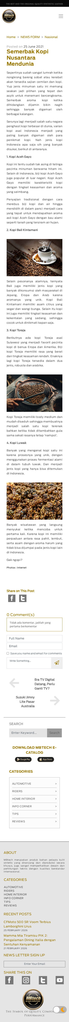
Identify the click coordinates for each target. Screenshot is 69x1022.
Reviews (34, 821)
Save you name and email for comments (36, 653)
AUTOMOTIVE (13, 887)
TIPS (7, 902)
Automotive (34, 784)
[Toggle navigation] (61, 16)
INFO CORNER (14, 898)
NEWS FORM (30, 37)
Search (54, 732)
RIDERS (9, 891)
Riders (34, 791)
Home (11, 37)
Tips (34, 814)
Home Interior (34, 799)
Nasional (51, 37)
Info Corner (34, 806)
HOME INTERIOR (15, 894)
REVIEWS (10, 905)
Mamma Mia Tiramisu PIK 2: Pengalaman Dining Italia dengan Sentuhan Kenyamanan (30, 940)
